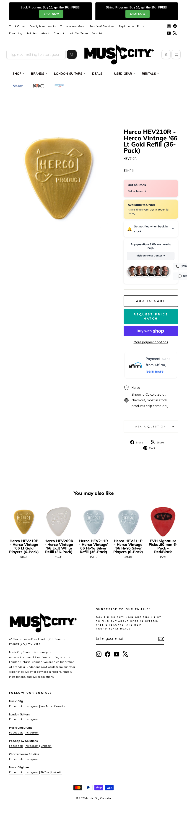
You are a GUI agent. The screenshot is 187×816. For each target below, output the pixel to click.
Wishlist (97, 33)
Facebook (16, 706)
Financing (15, 33)
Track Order (17, 26)
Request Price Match (151, 316)
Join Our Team (78, 33)
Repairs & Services (101, 26)
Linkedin (59, 706)
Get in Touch (157, 209)
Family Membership (43, 26)
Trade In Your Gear (72, 26)
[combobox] (36, 54)
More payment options (151, 342)
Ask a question (150, 426)
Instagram (32, 706)
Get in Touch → (137, 191)
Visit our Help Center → (150, 255)
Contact (59, 33)
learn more (155, 371)
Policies (32, 33)
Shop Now (51, 14)
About (45, 33)
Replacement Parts (131, 26)
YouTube (47, 706)
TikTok (45, 772)
